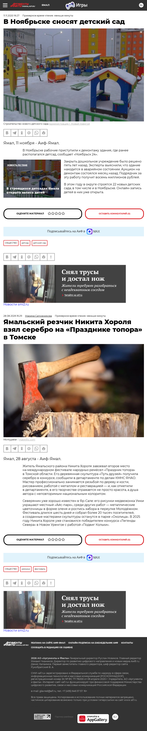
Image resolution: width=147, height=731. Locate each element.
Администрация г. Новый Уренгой (69, 123)
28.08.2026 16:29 (12, 315)
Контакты (127, 643)
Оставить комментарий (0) (114, 213)
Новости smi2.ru (16, 304)
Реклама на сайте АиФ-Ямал (48, 643)
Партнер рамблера (64, 717)
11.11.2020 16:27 (11, 15)
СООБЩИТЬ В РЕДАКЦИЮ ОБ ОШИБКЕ (52, 647)
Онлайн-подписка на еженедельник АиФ (93, 643)
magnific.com (27, 439)
